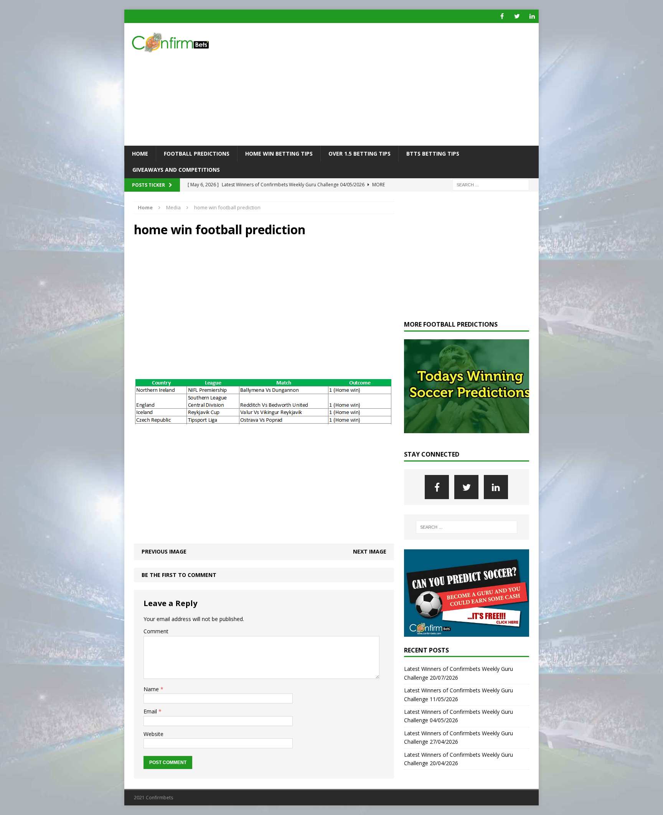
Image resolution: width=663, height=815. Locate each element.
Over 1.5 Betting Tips (359, 153)
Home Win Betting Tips (279, 153)
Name (151, 689)
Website (153, 734)
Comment (155, 631)
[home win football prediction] (263, 420)
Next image (369, 551)
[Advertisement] (398, 84)
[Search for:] (490, 184)
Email (150, 711)
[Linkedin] (532, 16)
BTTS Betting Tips (432, 153)
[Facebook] (502, 16)
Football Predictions (196, 153)
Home (140, 153)
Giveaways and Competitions (176, 169)
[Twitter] (517, 16)
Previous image (164, 551)
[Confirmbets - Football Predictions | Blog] (190, 42)
